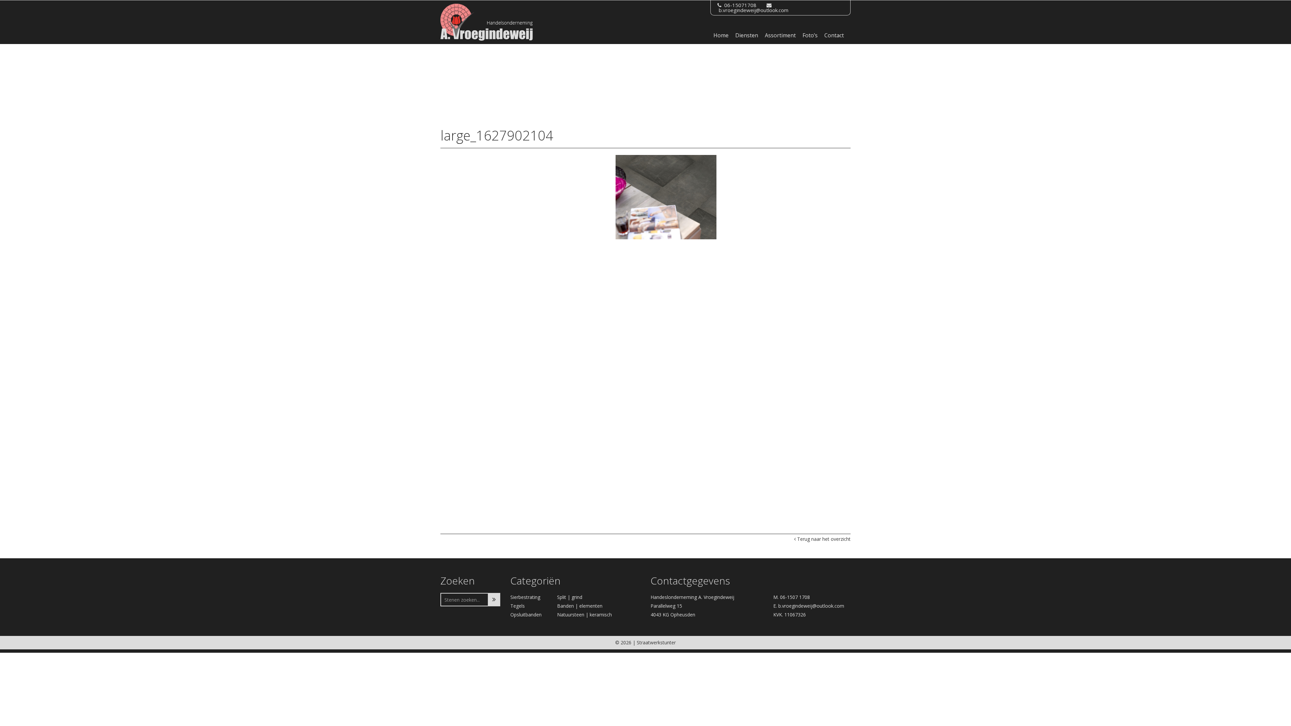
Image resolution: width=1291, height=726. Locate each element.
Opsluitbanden (526, 614)
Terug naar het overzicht (823, 539)
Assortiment (780, 35)
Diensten (746, 35)
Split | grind (569, 597)
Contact (834, 35)
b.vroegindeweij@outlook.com (753, 10)
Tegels (517, 606)
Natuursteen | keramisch (584, 614)
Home (721, 35)
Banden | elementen (579, 606)
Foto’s (810, 35)
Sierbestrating (525, 597)
